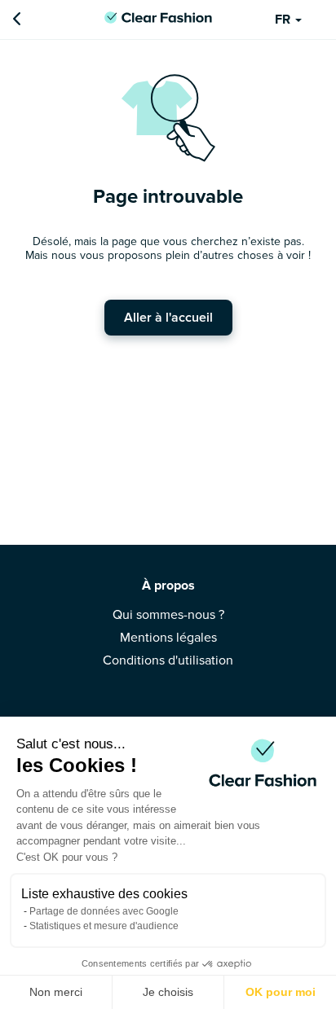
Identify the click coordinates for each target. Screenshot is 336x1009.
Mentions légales (168, 638)
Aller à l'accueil (168, 317)
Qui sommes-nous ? (168, 615)
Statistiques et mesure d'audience (104, 926)
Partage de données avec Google (104, 911)
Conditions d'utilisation (168, 660)
